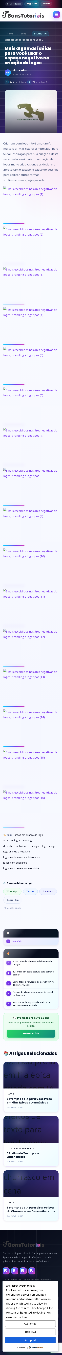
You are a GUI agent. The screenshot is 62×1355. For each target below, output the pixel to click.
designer (36, 846)
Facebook (48, 891)
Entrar (46, 3)
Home (10, 33)
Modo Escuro (15, 3)
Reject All (30, 1331)
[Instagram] (14, 1270)
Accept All (30, 1340)
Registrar (31, 3)
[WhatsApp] (23, 1270)
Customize (30, 1323)
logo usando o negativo (16, 851)
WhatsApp (12, 891)
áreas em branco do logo (29, 834)
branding (27, 840)
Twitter (30, 891)
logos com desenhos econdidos (21, 868)
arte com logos (12, 840)
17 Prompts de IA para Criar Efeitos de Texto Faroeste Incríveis (31, 1004)
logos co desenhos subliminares (21, 857)
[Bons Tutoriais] (22, 14)
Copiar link (12, 900)
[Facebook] (6, 1270)
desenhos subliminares (16, 846)
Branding (40, 33)
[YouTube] (31, 1270)
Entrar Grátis (31, 1033)
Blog (23, 33)
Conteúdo (15, 941)
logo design (48, 846)
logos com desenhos (15, 862)
